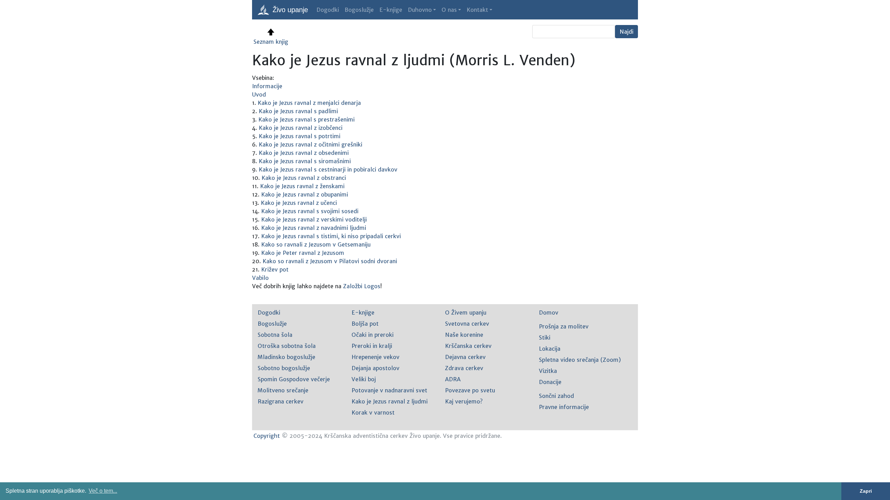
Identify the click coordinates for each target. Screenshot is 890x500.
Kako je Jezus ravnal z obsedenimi (304, 152)
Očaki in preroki (372, 334)
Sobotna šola (275, 334)
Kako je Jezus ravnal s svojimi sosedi (309, 211)
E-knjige (390, 9)
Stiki (544, 337)
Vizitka (548, 370)
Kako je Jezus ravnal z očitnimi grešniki (310, 144)
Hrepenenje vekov (375, 356)
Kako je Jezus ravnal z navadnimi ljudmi (313, 227)
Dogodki (327, 9)
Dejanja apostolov (375, 368)
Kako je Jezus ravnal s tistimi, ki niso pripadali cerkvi (331, 236)
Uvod (259, 94)
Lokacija (549, 348)
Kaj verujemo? (464, 401)
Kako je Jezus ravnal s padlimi (298, 111)
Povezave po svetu (470, 390)
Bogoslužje (359, 9)
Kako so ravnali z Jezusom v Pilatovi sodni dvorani (329, 261)
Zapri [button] (866, 491)
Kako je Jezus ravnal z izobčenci (300, 127)
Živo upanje (289, 10)
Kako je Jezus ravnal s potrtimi (299, 136)
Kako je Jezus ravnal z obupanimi (304, 194)
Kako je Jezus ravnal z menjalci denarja (309, 102)
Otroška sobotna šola (287, 345)
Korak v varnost (373, 412)
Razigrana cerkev (281, 401)
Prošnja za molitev (564, 326)
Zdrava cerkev (464, 368)
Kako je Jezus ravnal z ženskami (302, 186)
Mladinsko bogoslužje (286, 356)
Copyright (266, 435)
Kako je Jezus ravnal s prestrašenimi (306, 119)
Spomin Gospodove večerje (294, 379)
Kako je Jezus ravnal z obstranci (303, 177)
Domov (548, 312)
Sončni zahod (556, 395)
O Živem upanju (465, 312)
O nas (449, 9)
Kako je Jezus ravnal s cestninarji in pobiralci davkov (328, 169)
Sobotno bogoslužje (284, 368)
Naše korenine (464, 334)
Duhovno (420, 9)
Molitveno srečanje (283, 390)
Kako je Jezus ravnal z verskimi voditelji (314, 219)
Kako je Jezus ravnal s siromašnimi (305, 161)
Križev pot (275, 269)
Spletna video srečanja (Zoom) (580, 359)
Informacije (267, 86)
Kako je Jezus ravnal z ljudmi (389, 401)
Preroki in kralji (371, 345)
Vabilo (260, 277)
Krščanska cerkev (468, 345)
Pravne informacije (564, 406)
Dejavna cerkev (465, 356)
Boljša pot (365, 323)
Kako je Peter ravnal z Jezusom (302, 252)
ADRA (453, 379)
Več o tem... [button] (103, 491)
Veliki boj (363, 379)
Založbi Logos (361, 286)
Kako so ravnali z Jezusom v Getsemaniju (316, 244)
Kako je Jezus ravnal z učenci (299, 202)
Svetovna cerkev (467, 323)
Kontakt (477, 9)
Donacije (550, 381)
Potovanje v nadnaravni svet (389, 390)
